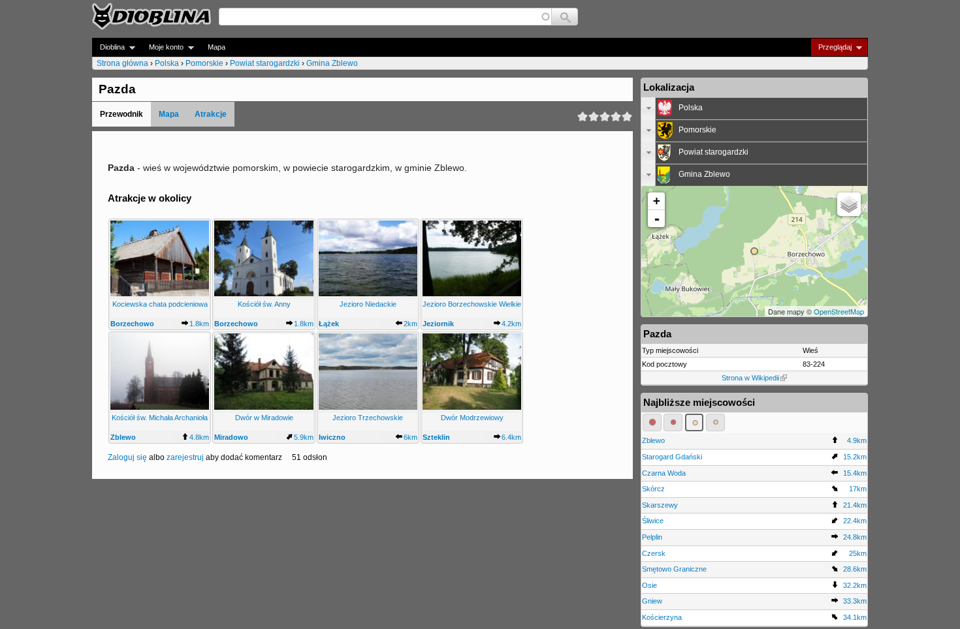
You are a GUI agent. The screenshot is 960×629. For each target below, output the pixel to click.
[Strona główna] (151, 16)
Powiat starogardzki (265, 63)
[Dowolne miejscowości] (715, 422)
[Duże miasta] (652, 422)
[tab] (754, 108)
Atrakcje (211, 114)
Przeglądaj (831, 47)
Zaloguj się (127, 457)
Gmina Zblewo (332, 63)
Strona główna (122, 63)
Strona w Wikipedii (750, 378)
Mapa (216, 47)
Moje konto (162, 47)
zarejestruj (185, 457)
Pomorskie (204, 63)
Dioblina (108, 47)
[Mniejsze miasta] (673, 422)
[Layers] (849, 204)
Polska (167, 63)
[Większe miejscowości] (694, 422)
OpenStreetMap (839, 311)
